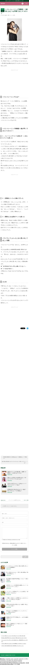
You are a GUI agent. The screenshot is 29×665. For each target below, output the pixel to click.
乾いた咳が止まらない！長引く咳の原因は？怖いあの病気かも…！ (17, 573)
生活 (7, 15)
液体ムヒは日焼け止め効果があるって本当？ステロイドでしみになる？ (16, 478)
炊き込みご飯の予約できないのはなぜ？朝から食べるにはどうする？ (14, 637)
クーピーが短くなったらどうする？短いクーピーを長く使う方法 (13, 635)
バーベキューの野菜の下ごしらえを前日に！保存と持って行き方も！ (17, 592)
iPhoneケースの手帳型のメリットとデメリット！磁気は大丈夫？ (16, 611)
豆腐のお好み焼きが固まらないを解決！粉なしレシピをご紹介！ (17, 605)
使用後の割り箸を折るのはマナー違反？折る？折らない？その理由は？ (16, 490)
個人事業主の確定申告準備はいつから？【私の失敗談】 (17, 579)
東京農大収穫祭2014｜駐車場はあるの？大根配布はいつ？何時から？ (15, 458)
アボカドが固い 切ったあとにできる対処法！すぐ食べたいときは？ (13, 643)
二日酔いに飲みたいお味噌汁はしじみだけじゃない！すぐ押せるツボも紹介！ (17, 598)
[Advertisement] (14, 80)
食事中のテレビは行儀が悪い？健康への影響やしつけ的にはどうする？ (16, 472)
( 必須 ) (4, 513)
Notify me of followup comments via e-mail (11, 539)
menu (26, 3)
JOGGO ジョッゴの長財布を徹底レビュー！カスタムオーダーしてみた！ (17, 586)
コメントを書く (12, 15)
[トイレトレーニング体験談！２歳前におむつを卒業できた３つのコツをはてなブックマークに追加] (27, 328)
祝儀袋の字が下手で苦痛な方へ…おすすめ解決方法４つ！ (17, 618)
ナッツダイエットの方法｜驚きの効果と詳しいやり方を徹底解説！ (17, 566)
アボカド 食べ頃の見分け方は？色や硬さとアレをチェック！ (12, 645)
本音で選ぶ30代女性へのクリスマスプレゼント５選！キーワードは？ (14, 462)
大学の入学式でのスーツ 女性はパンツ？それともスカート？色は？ (16, 484)
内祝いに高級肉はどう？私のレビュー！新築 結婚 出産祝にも (16, 624)
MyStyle (3, 3)
